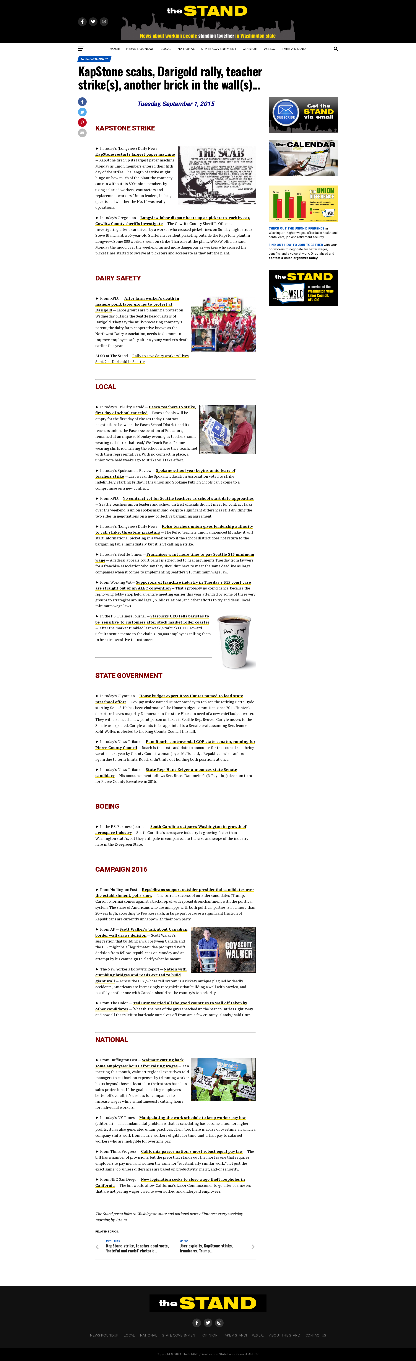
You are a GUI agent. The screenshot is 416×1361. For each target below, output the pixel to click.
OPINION (250, 49)
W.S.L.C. (270, 49)
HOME (115, 49)
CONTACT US (316, 1335)
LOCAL (166, 49)
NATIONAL (186, 49)
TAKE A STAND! (294, 49)
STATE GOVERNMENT (219, 49)
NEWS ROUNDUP (140, 49)
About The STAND (284, 1335)
